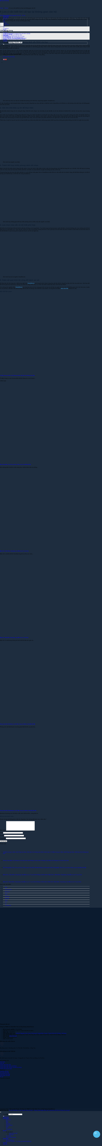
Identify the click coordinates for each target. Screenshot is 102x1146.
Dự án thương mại (11, 1137)
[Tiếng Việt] (6, 59)
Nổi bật (7, 898)
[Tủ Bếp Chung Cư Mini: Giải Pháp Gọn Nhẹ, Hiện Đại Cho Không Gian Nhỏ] (20, 372)
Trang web (3, 838)
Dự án (4, 1130)
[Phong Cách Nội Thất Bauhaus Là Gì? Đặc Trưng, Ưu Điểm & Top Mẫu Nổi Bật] (20, 807)
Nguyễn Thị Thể (16, 15)
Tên (1, 832)
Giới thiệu (5, 1138)
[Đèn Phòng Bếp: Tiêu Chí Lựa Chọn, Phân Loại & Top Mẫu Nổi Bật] (20, 461)
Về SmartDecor (10, 1140)
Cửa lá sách (6, 24)
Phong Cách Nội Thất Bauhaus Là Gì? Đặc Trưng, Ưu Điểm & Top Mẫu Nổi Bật (18, 810)
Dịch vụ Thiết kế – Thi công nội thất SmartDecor (18, 1141)
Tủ (3, 27)
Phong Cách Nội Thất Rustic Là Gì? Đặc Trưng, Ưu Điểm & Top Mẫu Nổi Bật (17, 724)
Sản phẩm (6, 1118)
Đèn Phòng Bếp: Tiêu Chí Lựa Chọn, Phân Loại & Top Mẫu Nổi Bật (15, 464)
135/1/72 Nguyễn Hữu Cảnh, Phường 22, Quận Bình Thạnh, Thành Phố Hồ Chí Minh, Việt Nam (41, 1033)
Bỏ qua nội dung (4, 0)
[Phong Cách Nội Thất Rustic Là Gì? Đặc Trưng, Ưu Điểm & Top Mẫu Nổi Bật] (20, 721)
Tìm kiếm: (5, 1114)
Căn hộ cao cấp (13, 1133)
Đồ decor (7, 891)
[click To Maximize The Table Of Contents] (2, 24)
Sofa (4, 25)
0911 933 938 (13, 1036)
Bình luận (3, 830)
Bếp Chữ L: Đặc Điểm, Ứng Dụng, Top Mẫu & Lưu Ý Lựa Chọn (14, 551)
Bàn (6, 887)
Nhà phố (11, 1134)
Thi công (5, 32)
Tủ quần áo (6, 28)
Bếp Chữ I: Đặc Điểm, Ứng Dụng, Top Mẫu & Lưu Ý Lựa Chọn (14, 637)
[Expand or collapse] (0, 27)
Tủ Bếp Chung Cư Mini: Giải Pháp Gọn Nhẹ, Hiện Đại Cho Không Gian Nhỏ (17, 375)
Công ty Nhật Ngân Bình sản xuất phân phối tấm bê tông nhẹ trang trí (52, 1110)
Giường (5, 23)
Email (2, 835)
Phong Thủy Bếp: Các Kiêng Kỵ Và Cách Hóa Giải (16, 860)
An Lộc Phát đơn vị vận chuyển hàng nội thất (21, 1110)
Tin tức (6, 8)
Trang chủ (6, 16)
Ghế (4, 21)
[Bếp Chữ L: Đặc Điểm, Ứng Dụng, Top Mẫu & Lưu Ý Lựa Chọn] (20, 548)
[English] (4, 59)
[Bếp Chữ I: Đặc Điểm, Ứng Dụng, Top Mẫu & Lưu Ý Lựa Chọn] (20, 634)
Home (1, 8)
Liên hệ (5, 41)
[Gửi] (3, 44)
